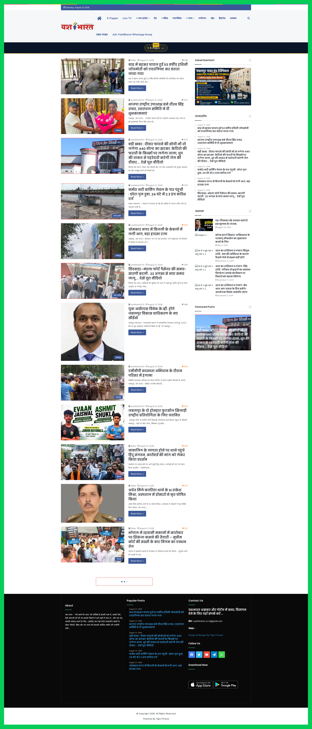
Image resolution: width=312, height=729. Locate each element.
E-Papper (112, 18)
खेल (212, 18)
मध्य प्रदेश (143, 18)
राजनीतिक (177, 18)
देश (155, 18)
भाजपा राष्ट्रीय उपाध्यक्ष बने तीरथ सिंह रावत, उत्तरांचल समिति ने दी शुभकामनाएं (156, 109)
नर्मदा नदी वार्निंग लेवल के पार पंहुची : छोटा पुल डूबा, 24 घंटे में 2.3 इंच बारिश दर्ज (157, 194)
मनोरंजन (202, 18)
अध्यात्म (233, 18)
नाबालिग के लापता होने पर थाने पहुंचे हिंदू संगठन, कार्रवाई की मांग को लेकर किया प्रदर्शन (156, 455)
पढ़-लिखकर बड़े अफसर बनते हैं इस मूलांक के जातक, (231, 222)
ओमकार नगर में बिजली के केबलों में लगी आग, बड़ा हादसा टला (155, 231)
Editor (133, 60)
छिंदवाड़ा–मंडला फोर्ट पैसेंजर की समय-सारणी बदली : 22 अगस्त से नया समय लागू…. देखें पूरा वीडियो (157, 274)
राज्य (190, 18)
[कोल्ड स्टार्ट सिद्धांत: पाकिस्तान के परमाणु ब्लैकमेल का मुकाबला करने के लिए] (204, 239)
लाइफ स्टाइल (102, 34)
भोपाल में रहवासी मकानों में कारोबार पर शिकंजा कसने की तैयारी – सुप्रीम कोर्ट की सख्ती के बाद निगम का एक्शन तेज (157, 540)
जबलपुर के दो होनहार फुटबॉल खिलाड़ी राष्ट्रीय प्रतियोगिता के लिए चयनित (157, 413)
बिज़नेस (222, 18)
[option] (223, 332)
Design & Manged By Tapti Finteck (205, 635)
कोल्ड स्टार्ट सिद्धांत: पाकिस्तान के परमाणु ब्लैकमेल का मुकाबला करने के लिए (232, 238)
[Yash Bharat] (77, 26)
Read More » (137, 88)
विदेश (165, 18)
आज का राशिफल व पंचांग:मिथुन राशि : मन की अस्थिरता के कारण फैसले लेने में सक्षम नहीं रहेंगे (232, 254)
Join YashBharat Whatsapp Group (132, 34)
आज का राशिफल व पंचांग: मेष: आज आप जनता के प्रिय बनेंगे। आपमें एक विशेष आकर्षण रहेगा (231, 289)
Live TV (127, 18)
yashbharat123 (137, 100)
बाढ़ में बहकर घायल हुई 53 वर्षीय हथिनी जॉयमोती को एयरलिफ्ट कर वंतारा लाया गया (158, 69)
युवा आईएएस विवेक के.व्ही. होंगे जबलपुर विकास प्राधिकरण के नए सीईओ (153, 313)
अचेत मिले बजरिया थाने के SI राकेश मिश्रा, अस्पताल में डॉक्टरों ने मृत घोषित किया (157, 495)
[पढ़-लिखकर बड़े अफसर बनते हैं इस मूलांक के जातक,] (204, 225)
